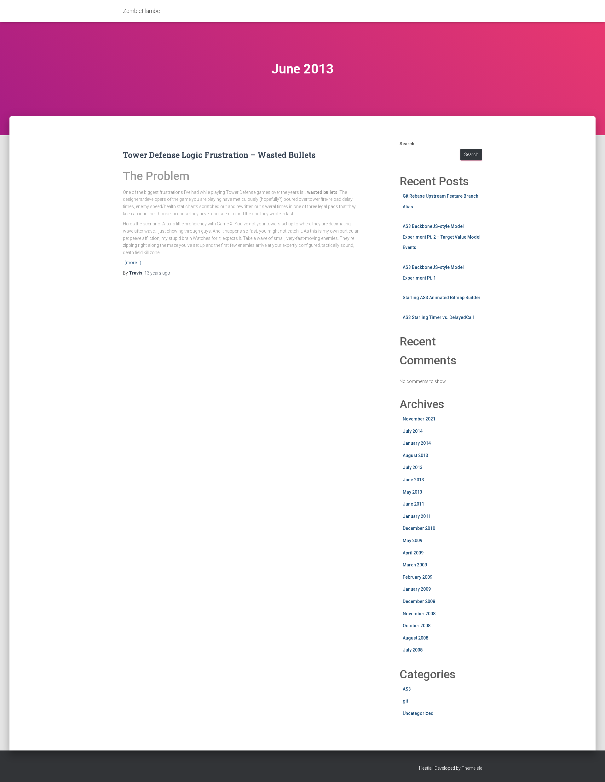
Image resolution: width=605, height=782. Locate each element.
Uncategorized (418, 713)
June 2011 (413, 504)
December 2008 (419, 601)
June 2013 (413, 479)
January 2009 (417, 589)
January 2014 (417, 443)
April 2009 (413, 552)
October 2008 (416, 625)
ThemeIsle (472, 768)
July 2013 (413, 467)
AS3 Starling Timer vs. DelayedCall (438, 317)
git (405, 701)
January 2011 (417, 516)
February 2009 (417, 577)
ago (157, 272)
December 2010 (419, 528)
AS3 (407, 689)
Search (407, 143)
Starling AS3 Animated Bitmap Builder (442, 297)
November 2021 (419, 418)
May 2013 (412, 492)
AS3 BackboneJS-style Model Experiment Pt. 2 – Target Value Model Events (442, 237)
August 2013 (415, 455)
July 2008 (413, 649)
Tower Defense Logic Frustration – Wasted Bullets (219, 155)
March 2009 (415, 564)
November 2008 (419, 613)
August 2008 (415, 637)
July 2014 (413, 431)
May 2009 (412, 540)
